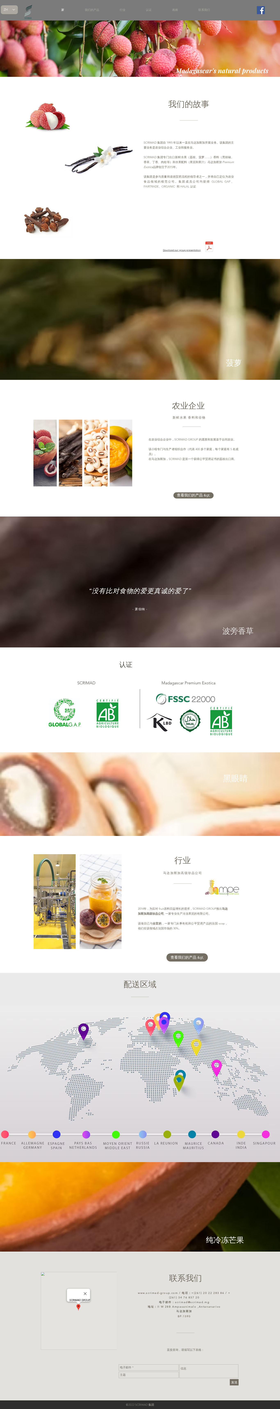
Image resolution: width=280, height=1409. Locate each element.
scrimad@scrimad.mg (192, 1302)
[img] (55, 901)
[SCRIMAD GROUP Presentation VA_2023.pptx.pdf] (209, 247)
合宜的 (157, 923)
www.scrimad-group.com (158, 1292)
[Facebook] (261, 10)
